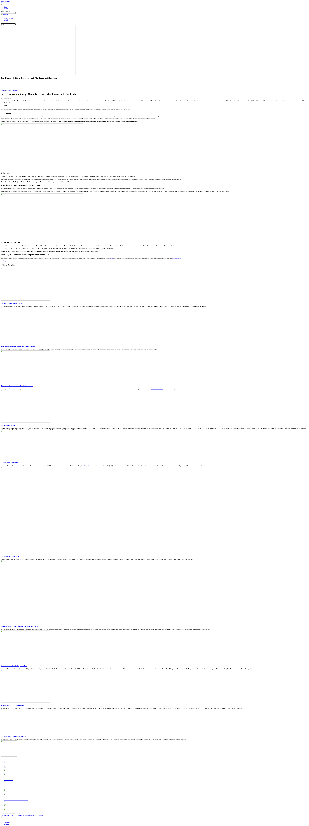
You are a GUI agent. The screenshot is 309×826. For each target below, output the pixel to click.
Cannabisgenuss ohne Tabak (10, 556)
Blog (111, 258)
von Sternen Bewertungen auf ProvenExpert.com (22, 815)
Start (5, 17)
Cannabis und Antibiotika (9, 463)
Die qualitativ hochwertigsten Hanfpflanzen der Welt (18, 346)
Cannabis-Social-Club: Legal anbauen (13, 736)
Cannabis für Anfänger (12, 90)
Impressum (6, 824)
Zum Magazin (4, 260)
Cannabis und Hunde (8, 425)
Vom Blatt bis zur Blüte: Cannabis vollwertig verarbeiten (19, 626)
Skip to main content (6, 1)
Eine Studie (86, 466)
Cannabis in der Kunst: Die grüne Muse (14, 666)
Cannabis (3, 90)
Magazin (6, 8)
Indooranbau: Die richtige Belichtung (13, 705)
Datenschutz (7, 822)
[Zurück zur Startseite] (5, 2)
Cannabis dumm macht (157, 389)
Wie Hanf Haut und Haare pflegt (11, 303)
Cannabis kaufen (176, 258)
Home (5, 7)
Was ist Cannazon (5, 11)
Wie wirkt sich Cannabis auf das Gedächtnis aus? (17, 386)
